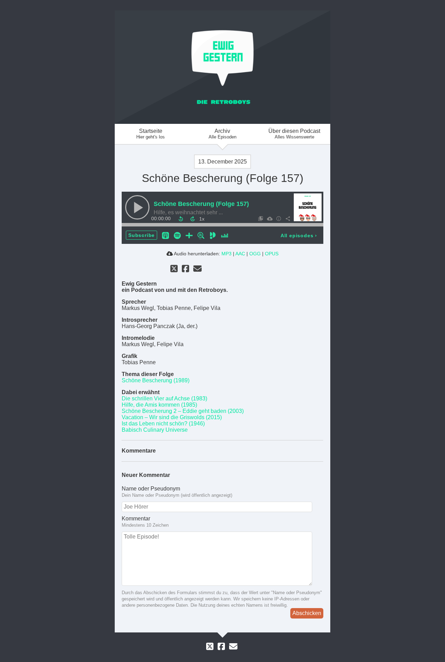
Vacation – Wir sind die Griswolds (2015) (172, 417)
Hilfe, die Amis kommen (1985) (159, 405)
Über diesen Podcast (294, 133)
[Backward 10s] (181, 218)
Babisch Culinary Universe (155, 430)
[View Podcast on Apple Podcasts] (165, 235)
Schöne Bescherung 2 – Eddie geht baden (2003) (183, 411)
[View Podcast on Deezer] (224, 235)
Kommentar (136, 518)
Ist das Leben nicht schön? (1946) (163, 423)
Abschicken (306, 613)
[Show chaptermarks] (260, 218)
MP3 (226, 253)
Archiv (222, 133)
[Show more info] (278, 218)
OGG (255, 253)
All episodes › (299, 235)
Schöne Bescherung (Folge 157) (201, 203)
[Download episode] (269, 218)
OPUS (271, 253)
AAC (240, 253)
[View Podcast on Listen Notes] (200, 235)
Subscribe (141, 235)
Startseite (150, 133)
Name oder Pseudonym (151, 489)
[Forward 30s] (192, 218)
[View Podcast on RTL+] (189, 235)
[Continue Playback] (137, 207)
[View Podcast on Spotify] (177, 235)
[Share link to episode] (287, 218)
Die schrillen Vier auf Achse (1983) (164, 398)
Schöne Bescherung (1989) (155, 380)
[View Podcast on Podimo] (212, 235)
